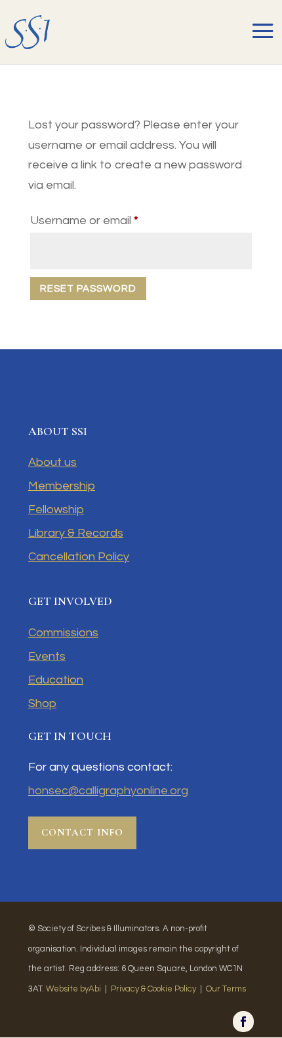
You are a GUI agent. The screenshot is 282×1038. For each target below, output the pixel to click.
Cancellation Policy (78, 556)
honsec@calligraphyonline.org (108, 790)
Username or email (108, 220)
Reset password (88, 289)
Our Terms (226, 988)
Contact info (82, 832)
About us (52, 462)
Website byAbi (73, 988)
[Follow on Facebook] (243, 1021)
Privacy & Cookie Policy (153, 988)
